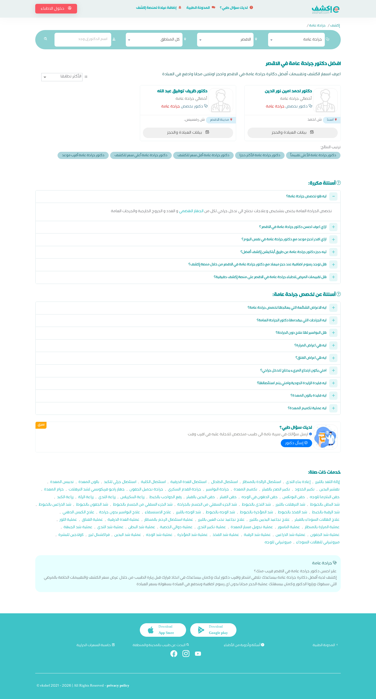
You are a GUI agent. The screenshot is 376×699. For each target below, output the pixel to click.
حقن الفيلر (228, 498)
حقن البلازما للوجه (325, 498)
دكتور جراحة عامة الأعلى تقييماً (313, 156)
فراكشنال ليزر (99, 535)
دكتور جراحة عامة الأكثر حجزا (259, 156)
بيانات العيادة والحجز (289, 133)
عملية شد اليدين (127, 535)
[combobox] (296, 40)
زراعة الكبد (65, 498)
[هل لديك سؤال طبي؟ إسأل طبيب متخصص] (325, 437)
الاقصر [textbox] (246, 40)
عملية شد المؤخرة (192, 535)
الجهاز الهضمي (191, 212)
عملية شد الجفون (325, 535)
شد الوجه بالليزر (188, 513)
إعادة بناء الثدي (298, 482)
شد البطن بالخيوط (325, 505)
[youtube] (200, 654)
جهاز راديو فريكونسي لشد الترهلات (97, 490)
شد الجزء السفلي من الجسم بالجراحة (207, 505)
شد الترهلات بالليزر (290, 505)
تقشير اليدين (329, 490)
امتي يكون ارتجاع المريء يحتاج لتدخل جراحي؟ (293, 371)
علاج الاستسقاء (158, 513)
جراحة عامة (317, 26)
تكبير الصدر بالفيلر (276, 490)
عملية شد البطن (141, 528)
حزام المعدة (54, 490)
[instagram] (188, 654)
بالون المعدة (88, 482)
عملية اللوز (68, 520)
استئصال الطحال (224, 482)
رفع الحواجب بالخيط (165, 498)
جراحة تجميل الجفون (146, 490)
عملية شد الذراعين (291, 535)
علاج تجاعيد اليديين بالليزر (269, 520)
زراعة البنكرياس (132, 498)
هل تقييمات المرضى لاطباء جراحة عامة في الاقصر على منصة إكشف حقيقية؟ (270, 277)
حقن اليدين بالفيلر (200, 498)
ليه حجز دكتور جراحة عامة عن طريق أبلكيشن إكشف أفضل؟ (283, 252)
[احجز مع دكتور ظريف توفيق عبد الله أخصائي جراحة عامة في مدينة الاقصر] (221, 100)
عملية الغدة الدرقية (124, 520)
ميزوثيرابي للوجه (278, 543)
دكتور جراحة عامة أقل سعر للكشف (203, 156)
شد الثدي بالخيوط (256, 505)
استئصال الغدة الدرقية (188, 482)
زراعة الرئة (86, 498)
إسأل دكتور (294, 443)
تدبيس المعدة (62, 482)
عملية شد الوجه (159, 535)
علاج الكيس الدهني (78, 513)
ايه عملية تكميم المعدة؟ (307, 409)
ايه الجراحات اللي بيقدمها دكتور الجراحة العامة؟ (291, 321)
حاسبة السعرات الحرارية (94, 645)
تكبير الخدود (305, 490)
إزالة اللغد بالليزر (327, 482)
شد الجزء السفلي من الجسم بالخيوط (143, 505)
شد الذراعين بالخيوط (55, 505)
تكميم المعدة (245, 490)
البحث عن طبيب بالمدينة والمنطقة (159, 645)
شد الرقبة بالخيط (326, 513)
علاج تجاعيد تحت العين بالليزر (221, 520)
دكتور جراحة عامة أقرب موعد (83, 156)
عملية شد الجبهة (78, 528)
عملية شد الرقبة (257, 535)
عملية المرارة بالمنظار (322, 528)
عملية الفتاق (92, 520)
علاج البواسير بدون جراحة (119, 513)
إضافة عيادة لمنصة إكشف (156, 8)
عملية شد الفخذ (225, 535)
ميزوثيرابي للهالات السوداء (318, 543)
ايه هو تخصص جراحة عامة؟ (306, 197)
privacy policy (118, 686)
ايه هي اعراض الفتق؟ (311, 358)
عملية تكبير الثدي (211, 528)
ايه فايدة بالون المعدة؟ (308, 396)
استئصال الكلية (153, 482)
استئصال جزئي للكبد (120, 482)
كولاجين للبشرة (71, 535)
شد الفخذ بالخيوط (292, 513)
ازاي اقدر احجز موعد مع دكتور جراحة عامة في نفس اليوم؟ (284, 240)
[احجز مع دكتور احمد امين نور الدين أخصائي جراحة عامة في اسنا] (325, 100)
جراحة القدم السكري (184, 490)
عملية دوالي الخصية (176, 528)
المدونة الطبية (198, 8)
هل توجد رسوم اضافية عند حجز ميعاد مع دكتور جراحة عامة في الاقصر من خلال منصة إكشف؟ (257, 265)
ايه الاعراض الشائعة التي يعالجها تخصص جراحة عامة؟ (287, 308)
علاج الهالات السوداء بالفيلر (317, 520)
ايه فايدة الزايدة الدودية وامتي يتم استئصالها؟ (291, 383)
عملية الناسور (289, 528)
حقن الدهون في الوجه (259, 498)
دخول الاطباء (53, 9)
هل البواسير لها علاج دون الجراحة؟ (301, 333)
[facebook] (176, 654)
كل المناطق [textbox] (170, 40)
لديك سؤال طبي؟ (234, 8)
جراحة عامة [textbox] (312, 40)
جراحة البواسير (217, 490)
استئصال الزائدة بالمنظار (262, 482)
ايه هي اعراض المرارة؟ (310, 346)
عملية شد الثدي (110, 528)
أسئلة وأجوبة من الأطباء (242, 645)
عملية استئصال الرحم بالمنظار (168, 520)
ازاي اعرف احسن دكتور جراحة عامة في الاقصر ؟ (292, 227)
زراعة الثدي (107, 498)
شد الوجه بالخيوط (220, 513)
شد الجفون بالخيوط (92, 505)
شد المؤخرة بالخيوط (256, 513)
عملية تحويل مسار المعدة (252, 528)
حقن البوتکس (293, 498)
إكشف (335, 26)
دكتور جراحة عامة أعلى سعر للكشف (141, 156)
